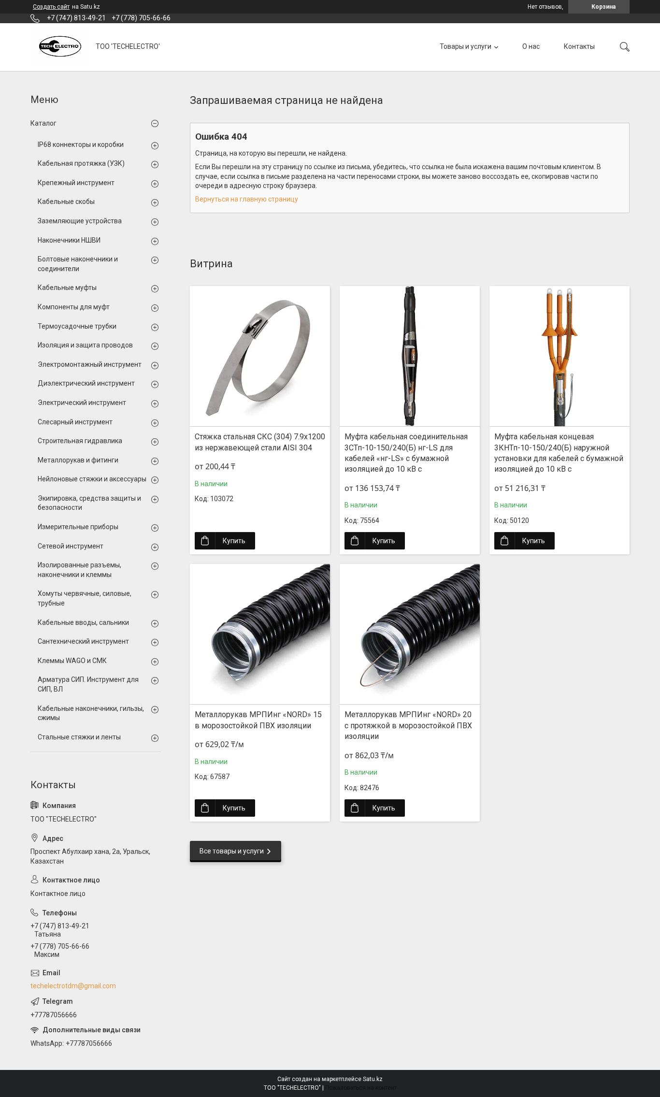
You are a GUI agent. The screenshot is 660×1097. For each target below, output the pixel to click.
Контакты (579, 46)
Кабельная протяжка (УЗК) (81, 163)
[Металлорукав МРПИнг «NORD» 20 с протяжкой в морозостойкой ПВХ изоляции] (410, 634)
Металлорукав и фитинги (78, 460)
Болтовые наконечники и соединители (78, 264)
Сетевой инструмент (70, 546)
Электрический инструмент (82, 402)
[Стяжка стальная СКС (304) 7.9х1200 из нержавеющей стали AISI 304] (260, 356)
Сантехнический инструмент (83, 641)
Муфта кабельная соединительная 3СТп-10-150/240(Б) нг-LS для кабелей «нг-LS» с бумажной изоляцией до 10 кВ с (406, 453)
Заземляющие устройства (80, 221)
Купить (234, 541)
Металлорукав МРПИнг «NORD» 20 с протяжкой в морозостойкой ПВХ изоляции (408, 725)
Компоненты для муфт (74, 307)
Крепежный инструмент (76, 183)
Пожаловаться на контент (361, 1087)
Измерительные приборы (78, 527)
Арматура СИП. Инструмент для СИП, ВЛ (88, 684)
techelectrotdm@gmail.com (73, 986)
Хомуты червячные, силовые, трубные (84, 598)
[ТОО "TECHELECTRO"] (59, 47)
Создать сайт (51, 6)
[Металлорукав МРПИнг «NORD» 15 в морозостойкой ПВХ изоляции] (260, 634)
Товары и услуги (465, 46)
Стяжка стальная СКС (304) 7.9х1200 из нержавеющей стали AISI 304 (260, 442)
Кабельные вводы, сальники (83, 622)
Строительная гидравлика (80, 441)
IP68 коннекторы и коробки (81, 144)
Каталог (43, 123)
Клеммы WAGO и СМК (72, 660)
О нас (531, 46)
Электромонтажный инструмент (90, 364)
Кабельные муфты (67, 287)
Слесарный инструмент (75, 422)
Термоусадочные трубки (77, 326)
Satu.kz (373, 1079)
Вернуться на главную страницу (246, 199)
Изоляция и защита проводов (85, 345)
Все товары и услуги (232, 851)
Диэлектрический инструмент (86, 383)
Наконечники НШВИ (69, 240)
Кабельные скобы (66, 201)
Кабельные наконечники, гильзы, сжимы (91, 713)
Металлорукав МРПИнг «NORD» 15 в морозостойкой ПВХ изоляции (258, 720)
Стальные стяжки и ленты (79, 737)
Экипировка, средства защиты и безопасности (89, 503)
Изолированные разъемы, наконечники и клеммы (79, 569)
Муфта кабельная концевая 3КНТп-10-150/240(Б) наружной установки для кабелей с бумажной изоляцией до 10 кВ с (558, 453)
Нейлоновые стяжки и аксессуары (92, 479)
